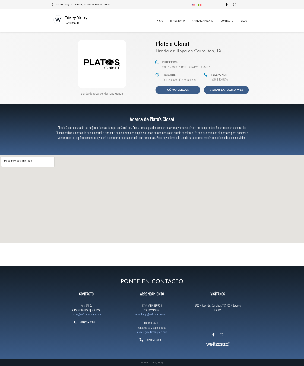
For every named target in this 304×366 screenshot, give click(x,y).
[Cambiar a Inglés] (193, 4)
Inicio (159, 20)
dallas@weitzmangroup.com (86, 314)
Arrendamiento (203, 20)
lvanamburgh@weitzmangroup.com (152, 314)
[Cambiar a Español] (200, 4)
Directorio (177, 20)
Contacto (227, 20)
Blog (243, 20)
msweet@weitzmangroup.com (152, 332)
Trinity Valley (76, 18)
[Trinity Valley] (57, 19)
